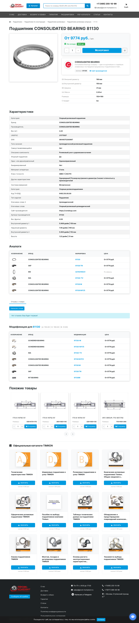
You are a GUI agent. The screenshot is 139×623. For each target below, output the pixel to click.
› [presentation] (72, 434)
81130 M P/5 (80, 290)
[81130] (33, 57)
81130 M (78, 284)
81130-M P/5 (79, 347)
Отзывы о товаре (17, 302)
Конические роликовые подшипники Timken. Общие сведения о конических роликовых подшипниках (114, 476)
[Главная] (10, 22)
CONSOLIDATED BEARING (87, 62)
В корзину (103, 50)
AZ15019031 (80, 272)
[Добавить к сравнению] (124, 50)
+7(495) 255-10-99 (112, 586)
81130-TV (79, 278)
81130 (77, 259)
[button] (19, 597)
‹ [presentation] (66, 434)
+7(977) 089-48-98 (112, 590)
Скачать (24, 483)
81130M (77, 378)
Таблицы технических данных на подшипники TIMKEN (83, 516)
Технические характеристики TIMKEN (22, 473)
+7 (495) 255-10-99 (107, 3)
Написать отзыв (17, 308)
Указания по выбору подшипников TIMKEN (113, 558)
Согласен (101, 619)
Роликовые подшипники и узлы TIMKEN (84, 473)
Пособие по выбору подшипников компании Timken (52, 516)
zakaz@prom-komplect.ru (106, 8)
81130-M (77, 340)
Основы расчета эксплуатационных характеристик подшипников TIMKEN (82, 560)
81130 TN (79, 266)
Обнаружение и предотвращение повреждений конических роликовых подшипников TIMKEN (115, 519)
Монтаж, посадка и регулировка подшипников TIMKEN (54, 559)
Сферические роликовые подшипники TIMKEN (22, 515)
